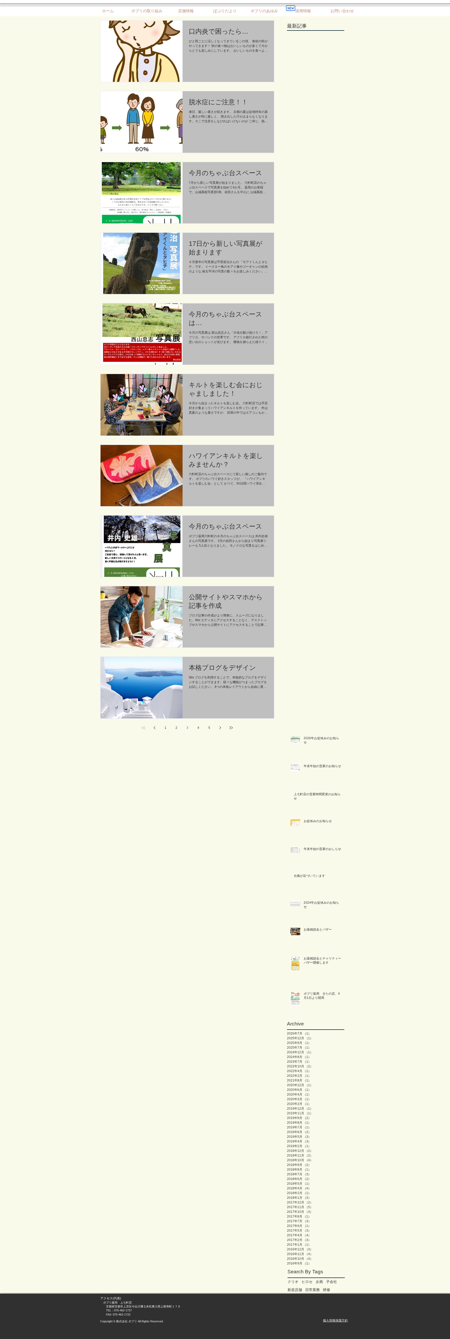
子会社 (331, 1282)
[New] (290, 8)
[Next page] (220, 727)
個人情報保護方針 (335, 1320)
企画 (319, 1282)
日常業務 (312, 1290)
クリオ (293, 1282)
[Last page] (231, 727)
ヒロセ (307, 1282)
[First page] (143, 727)
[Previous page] (154, 727)
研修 (326, 1290)
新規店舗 (295, 1290)
